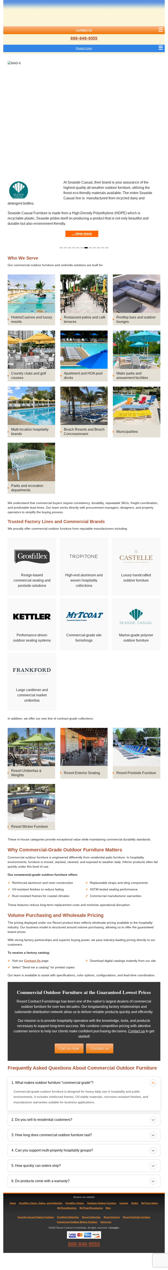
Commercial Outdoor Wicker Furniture (77, 1222)
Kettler (134, 1203)
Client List (105, 1222)
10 (98, 247)
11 (102, 247)
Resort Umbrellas (91, 1217)
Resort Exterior (112, 1217)
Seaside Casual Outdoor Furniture (36, 1217)
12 (106, 247)
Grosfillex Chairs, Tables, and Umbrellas (40, 1203)
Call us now (69, 1048)
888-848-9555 (83, 38)
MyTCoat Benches (67, 1208)
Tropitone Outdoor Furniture (101, 1203)
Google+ (114, 1227)
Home (13, 1203)
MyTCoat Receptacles (91, 1208)
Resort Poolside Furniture (136, 1217)
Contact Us (84, 30)
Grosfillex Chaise (74, 1203)
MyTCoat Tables (149, 1203)
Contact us (136, 1031)
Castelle (123, 1203)
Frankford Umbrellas (68, 1217)
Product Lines (84, 48)
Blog (108, 1208)
